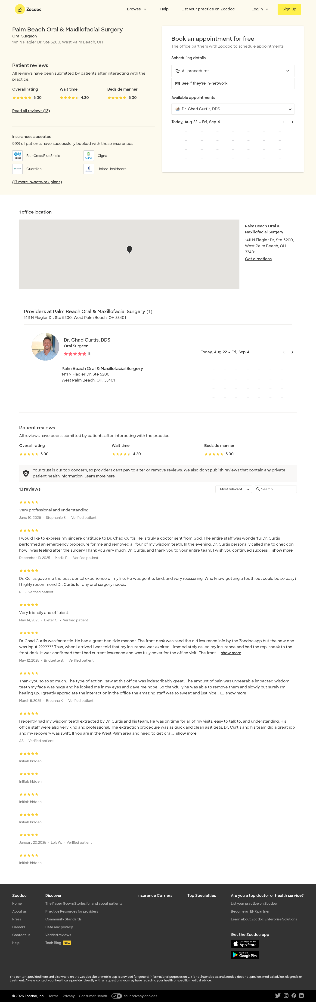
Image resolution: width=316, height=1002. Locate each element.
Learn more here (99, 476)
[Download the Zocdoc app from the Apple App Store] (267, 944)
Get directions (258, 259)
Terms (53, 996)
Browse (134, 9)
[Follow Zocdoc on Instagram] (286, 996)
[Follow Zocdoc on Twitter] (278, 996)
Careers (18, 927)
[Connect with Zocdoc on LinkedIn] (301, 996)
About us (19, 911)
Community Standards (63, 919)
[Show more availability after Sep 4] (292, 122)
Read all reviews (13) (31, 110)
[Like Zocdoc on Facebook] (293, 996)
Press (16, 919)
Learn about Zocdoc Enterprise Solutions (264, 919)
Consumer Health (93, 996)
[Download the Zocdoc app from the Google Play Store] (267, 955)
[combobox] (232, 71)
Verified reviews (58, 935)
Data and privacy (59, 927)
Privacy (68, 996)
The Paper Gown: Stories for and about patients (83, 903)
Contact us (21, 935)
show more (282, 550)
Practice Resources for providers (71, 911)
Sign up (289, 9)
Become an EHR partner (250, 911)
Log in (257, 9)
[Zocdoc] (28, 9)
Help (164, 9)
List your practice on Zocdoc (208, 9)
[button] (129, 250)
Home (17, 903)
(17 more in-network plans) (37, 182)
